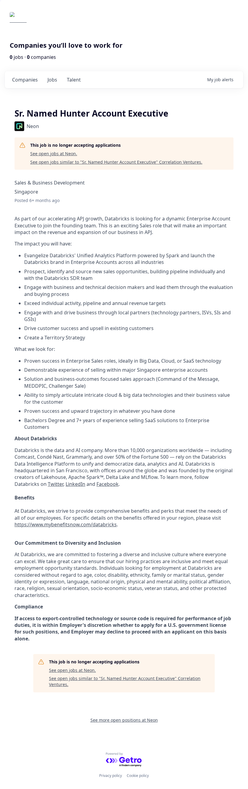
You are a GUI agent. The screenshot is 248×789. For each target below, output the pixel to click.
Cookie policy (138, 775)
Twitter (55, 484)
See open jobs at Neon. (53, 153)
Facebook (107, 484)
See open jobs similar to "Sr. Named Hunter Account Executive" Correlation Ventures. (116, 162)
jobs (52, 79)
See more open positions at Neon (124, 720)
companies (25, 79)
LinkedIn (75, 484)
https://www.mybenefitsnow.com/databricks (66, 524)
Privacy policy (110, 775)
